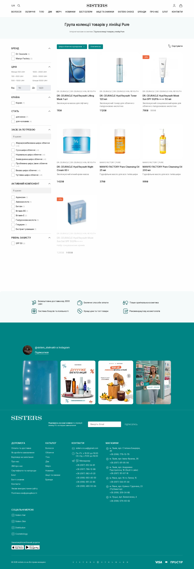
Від (12, 88)
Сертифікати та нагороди (23, 470)
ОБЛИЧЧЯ (30, 12)
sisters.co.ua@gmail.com (87, 448)
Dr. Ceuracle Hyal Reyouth (83, 91)
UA (13, 5)
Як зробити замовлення (22, 452)
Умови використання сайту (24, 488)
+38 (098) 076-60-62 (120, 501)
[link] (181, 5)
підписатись (131, 424)
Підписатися (42, 352)
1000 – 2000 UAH (40, 72)
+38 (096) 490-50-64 (86, 486)
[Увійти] (174, 5)
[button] (72, 46)
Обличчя (49, 452)
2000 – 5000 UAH (40, 76)
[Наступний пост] (166, 382)
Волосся (49, 448)
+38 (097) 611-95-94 (119, 462)
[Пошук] (19, 5)
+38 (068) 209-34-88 (120, 492)
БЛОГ (165, 12)
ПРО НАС (154, 12)
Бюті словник (17, 479)
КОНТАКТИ (177, 12)
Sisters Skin (20, 521)
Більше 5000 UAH (40, 80)
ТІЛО (41, 12)
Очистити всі (95, 46)
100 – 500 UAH (17, 76)
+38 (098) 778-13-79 (119, 454)
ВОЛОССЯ (16, 12)
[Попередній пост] (27, 382)
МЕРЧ (58, 12)
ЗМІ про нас (17, 466)
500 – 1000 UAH (17, 80)
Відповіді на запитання (22, 457)
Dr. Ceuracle (63, 91)
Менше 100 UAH (18, 72)
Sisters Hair (20, 515)
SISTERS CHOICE (126, 12)
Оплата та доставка (21, 448)
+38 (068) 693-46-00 (86, 477)
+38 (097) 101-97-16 (119, 473)
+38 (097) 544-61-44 (119, 482)
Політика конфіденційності (24, 493)
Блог (13, 475)
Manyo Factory (107, 162)
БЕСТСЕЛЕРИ (85, 12)
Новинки (49, 470)
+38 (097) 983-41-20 (85, 473)
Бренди (49, 479)
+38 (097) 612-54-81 (85, 465)
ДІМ (50, 12)
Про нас (15, 461)
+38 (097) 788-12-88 (86, 469)
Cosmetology (21, 534)
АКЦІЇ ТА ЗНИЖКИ (105, 12)
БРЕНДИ (142, 12)
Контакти (15, 484)
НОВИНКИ (70, 12)
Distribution (20, 527)
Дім (47, 461)
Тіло (47, 457)
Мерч (48, 466)
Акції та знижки (52, 475)
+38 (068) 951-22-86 (85, 482)
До (33, 88)
